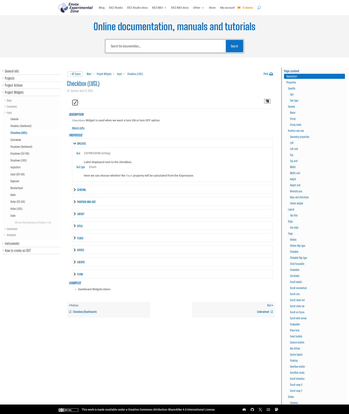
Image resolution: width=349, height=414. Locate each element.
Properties (291, 82)
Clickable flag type (298, 257)
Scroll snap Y (296, 390)
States (291, 396)
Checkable (294, 269)
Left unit (294, 149)
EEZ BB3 (157, 7)
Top (291, 155)
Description (291, 76)
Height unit (295, 185)
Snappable (295, 324)
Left (292, 143)
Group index (295, 124)
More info (78, 128)
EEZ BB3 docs (180, 7)
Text (292, 94)
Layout (291, 209)
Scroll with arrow (298, 318)
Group (293, 118)
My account (227, 7)
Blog (102, 7)
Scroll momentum (298, 288)
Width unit (295, 173)
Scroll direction (297, 378)
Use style (294, 227)
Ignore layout (296, 354)
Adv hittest (295, 348)
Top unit (294, 161)
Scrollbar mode (297, 372)
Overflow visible (297, 366)
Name (292, 112)
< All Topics (75, 74)
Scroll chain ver (297, 306)
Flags (290, 233)
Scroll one (295, 294)
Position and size (296, 130)
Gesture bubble (297, 342)
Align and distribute (299, 197)
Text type (294, 100)
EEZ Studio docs (137, 7)
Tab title (293, 215)
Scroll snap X (296, 384)
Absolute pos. (296, 191)
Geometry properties (299, 136)
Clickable (294, 251)
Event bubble (296, 336)
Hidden (293, 239)
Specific (291, 88)
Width (293, 167)
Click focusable (297, 263)
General (291, 106)
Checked (294, 403)
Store (212, 7)
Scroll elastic (296, 282)
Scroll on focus (297, 312)
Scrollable (294, 276)
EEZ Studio (116, 7)
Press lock (294, 330)
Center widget (296, 203)
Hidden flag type (297, 245)
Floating (294, 360)
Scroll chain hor (297, 300)
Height (293, 179)
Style (290, 221)
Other (196, 7)
